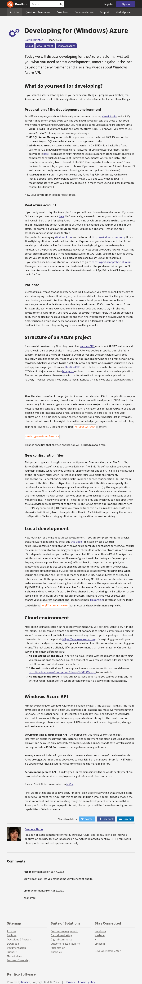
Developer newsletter (108, 951)
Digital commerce (61, 939)
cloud (29, 46)
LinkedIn (127, 819)
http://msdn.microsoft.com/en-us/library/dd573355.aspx (62, 672)
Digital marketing (61, 935)
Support (104, 12)
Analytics (56, 952)
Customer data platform (65, 943)
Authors (11, 935)
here (46, 153)
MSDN (69, 784)
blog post (68, 371)
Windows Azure (64, 237)
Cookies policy (86, 982)
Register (109, 4)
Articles (14, 12)
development (45, 46)
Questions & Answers (37, 12)
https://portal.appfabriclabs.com (111, 262)
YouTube (100, 935)
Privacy (70, 982)
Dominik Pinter (34, 39)
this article (96, 599)
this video (76, 541)
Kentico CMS (87, 346)
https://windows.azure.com (78, 639)
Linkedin (100, 943)
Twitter (89, 819)
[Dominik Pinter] (14, 834)
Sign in (126, 4)
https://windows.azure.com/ (108, 237)
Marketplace (123, 12)
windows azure (66, 46)
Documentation (84, 12)
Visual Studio (109, 116)
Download (62, 12)
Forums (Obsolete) (18, 960)
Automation (58, 947)
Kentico (25, 982)
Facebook (108, 819)
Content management (64, 931)
